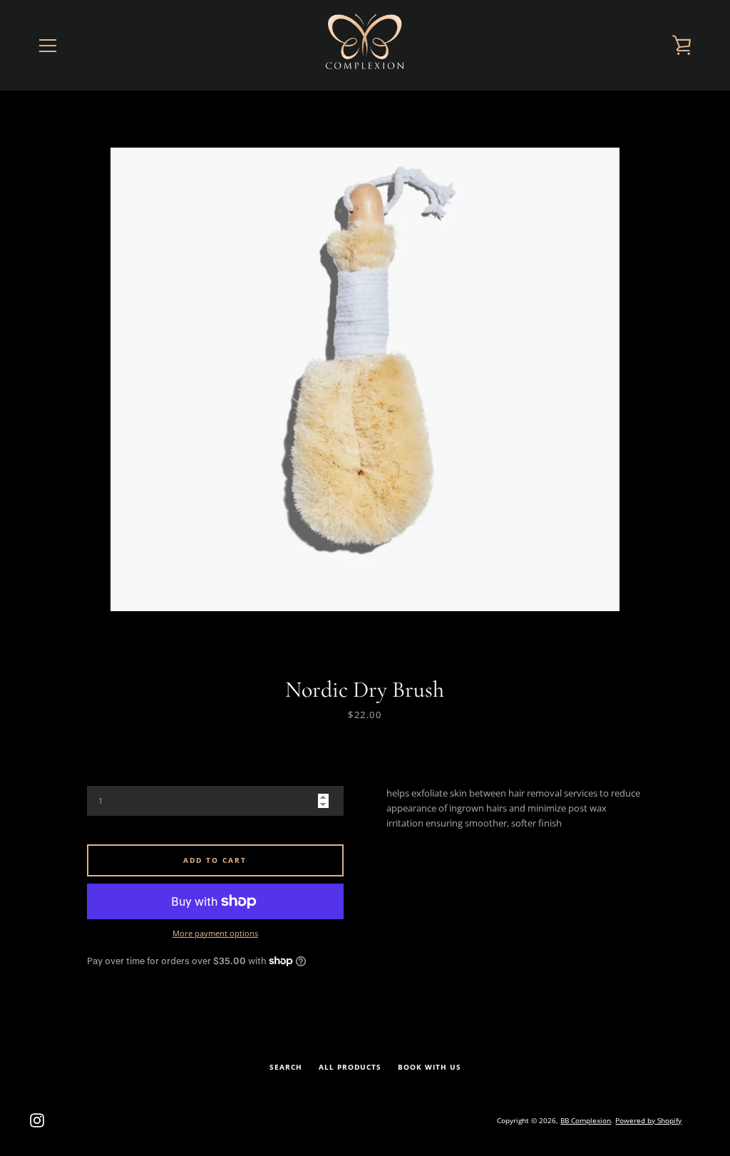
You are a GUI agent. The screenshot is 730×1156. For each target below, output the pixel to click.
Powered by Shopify (648, 1120)
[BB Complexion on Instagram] (37, 1118)
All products (350, 1067)
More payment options (215, 933)
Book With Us (429, 1067)
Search (285, 1067)
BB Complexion (585, 1120)
